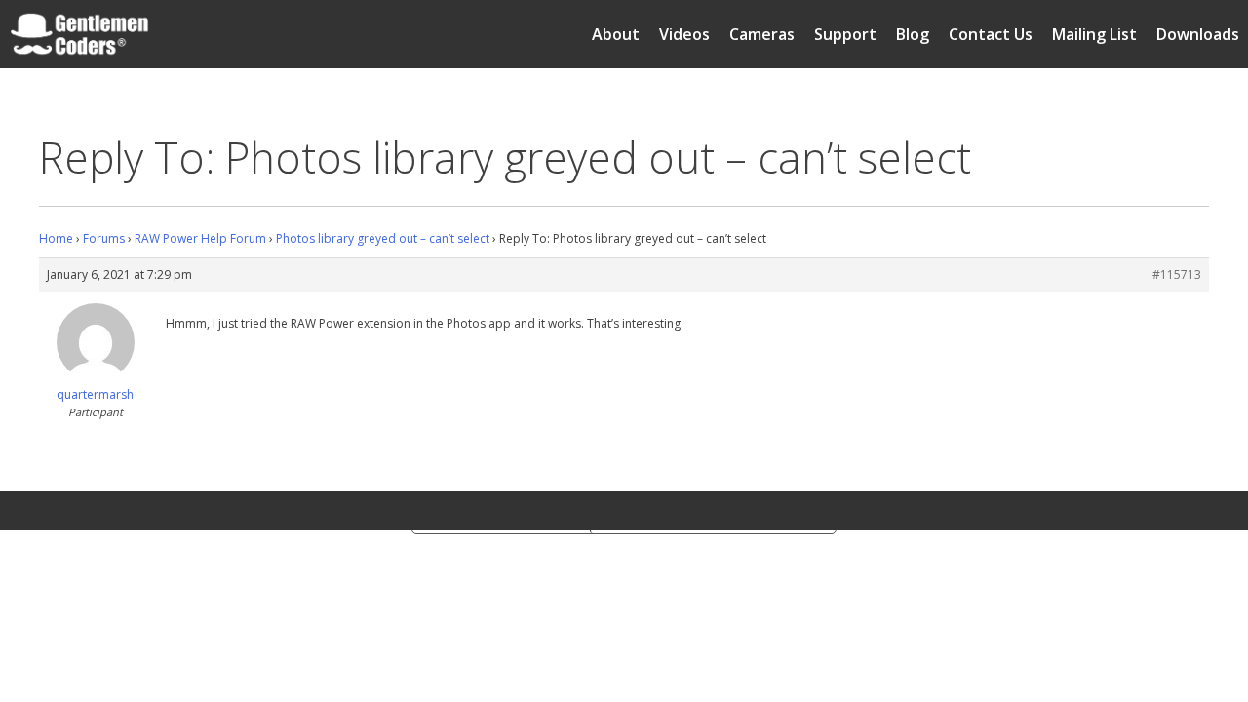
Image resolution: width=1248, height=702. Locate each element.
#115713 (1176, 274)
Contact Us (991, 34)
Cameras (762, 34)
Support (845, 34)
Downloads (1197, 34)
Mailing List (1094, 34)
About (616, 34)
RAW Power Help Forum (200, 238)
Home (56, 238)
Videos (684, 34)
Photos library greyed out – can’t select (382, 238)
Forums (104, 238)
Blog (912, 34)
